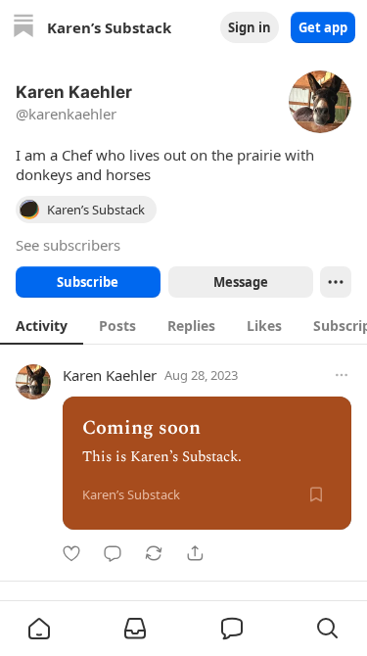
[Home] (23, 28)
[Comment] (112, 553)
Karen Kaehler (110, 375)
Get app (322, 27)
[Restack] (153, 553)
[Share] (194, 553)
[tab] (41, 325)
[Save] (316, 494)
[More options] (341, 375)
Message (239, 282)
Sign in (249, 27)
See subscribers (68, 245)
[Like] (71, 553)
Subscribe (87, 282)
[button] (39, 628)
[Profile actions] (335, 282)
